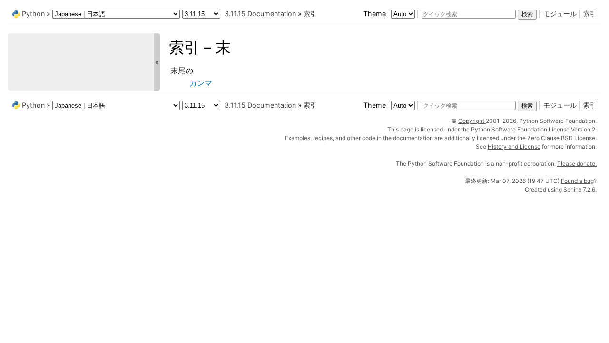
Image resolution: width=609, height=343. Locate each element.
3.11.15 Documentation (260, 14)
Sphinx (572, 189)
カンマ (200, 83)
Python (33, 14)
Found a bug (577, 180)
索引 (590, 14)
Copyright (472, 120)
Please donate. (577, 163)
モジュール (560, 14)
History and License (514, 146)
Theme (375, 14)
